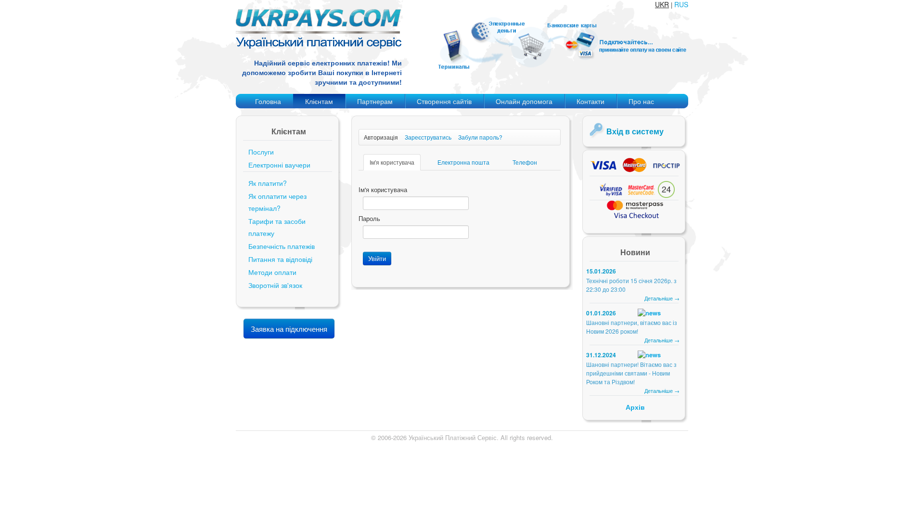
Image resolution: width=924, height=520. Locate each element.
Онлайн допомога (524, 101)
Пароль (369, 218)
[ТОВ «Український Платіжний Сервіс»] (318, 46)
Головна (268, 101)
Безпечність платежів (281, 246)
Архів (635, 407)
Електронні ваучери (279, 164)
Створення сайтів (444, 101)
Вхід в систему (635, 131)
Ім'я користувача (392, 162)
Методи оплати (272, 272)
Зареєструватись (428, 137)
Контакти (590, 101)
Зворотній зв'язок (275, 285)
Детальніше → (662, 298)
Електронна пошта (463, 162)
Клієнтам (319, 101)
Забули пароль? (480, 137)
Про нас (641, 101)
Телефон (525, 162)
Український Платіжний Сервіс (453, 437)
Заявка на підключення (289, 329)
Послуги (261, 151)
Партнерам (375, 101)
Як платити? (267, 183)
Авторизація (381, 137)
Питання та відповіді (280, 259)
